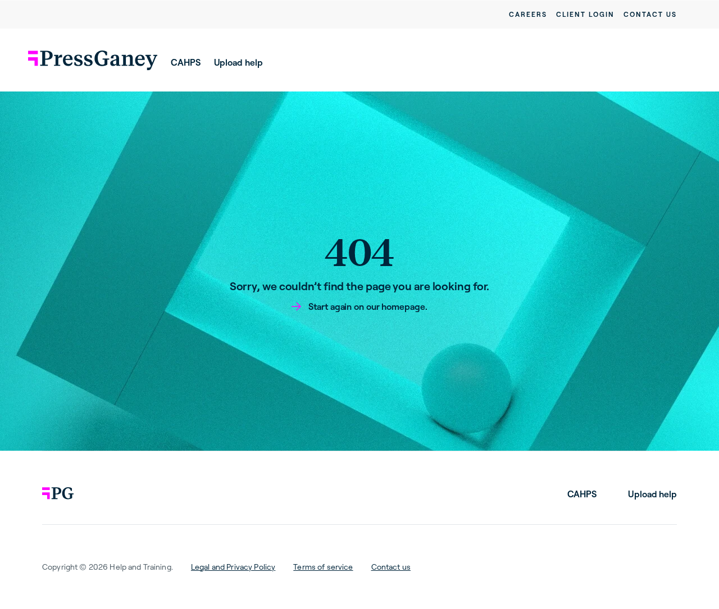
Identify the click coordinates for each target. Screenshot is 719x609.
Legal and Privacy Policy (233, 567)
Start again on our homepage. (367, 306)
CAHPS (186, 62)
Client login (585, 14)
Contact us (650, 14)
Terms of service (323, 567)
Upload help (238, 62)
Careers (528, 14)
